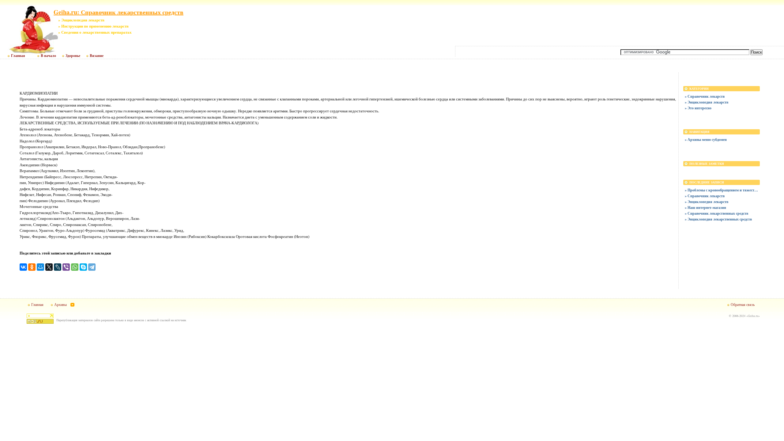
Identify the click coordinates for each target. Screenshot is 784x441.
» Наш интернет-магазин (705, 207)
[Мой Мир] (40, 267)
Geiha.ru (753, 316)
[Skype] (83, 267)
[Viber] (66, 267)
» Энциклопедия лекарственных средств (718, 219)
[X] (49, 267)
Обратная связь (743, 304)
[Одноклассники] (32, 267)
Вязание (97, 56)
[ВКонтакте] (23, 267)
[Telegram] (92, 267)
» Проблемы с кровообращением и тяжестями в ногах (721, 190)
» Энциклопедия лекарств (706, 102)
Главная (18, 56)
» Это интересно (698, 108)
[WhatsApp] (74, 267)
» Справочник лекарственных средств (716, 213)
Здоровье (73, 56)
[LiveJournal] (57, 267)
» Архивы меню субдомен (706, 139)
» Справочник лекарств (705, 96)
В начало (48, 56)
